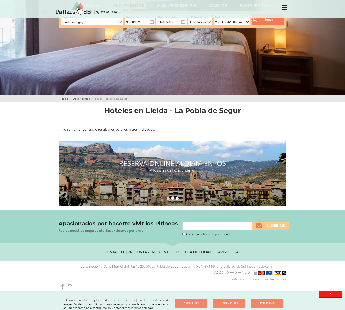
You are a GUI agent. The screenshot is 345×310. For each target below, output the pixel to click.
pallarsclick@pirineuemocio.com (247, 266)
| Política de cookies (194, 252)
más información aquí (139, 307)
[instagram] (70, 286)
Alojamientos (81, 98)
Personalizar (267, 303)
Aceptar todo (191, 303)
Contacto (114, 252)
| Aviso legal (228, 252)
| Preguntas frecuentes (149, 252)
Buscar (270, 19)
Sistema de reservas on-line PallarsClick (258, 279)
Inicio (65, 98)
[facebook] (62, 286)
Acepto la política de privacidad (208, 234)
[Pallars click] (88, 8)
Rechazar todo (229, 303)
